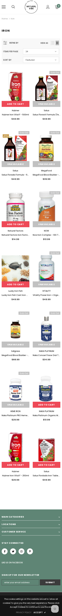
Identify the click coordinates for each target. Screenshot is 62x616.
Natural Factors (15, 230)
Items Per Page (10, 51)
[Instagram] (21, 551)
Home (5, 18)
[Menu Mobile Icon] (4, 7)
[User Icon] (48, 7)
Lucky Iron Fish (15, 291)
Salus (46, 110)
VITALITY (46, 291)
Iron (13, 18)
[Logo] (31, 6)
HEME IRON (15, 411)
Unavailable (46, 104)
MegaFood (46, 170)
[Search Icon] (13, 7)
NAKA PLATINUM (46, 351)
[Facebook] (5, 551)
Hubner (15, 110)
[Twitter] (13, 551)
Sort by (7, 60)
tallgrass (15, 351)
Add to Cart (15, 104)
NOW (46, 230)
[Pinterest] (30, 551)
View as (44, 43)
